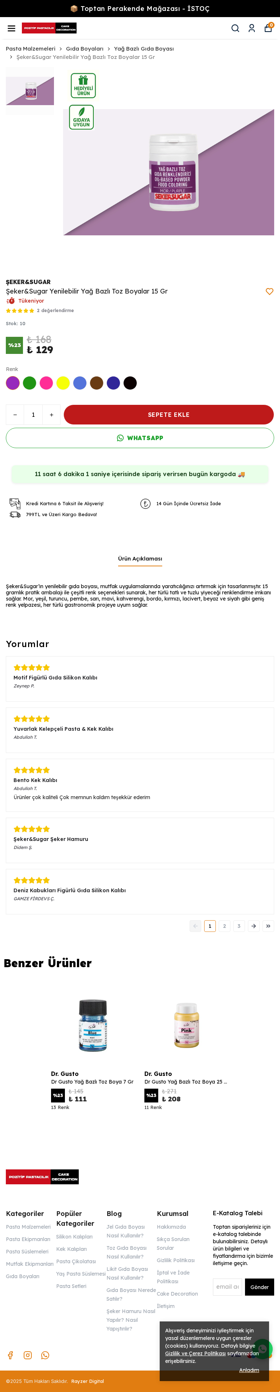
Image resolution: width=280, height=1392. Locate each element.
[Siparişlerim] (251, 28)
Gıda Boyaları (85, 48)
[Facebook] (10, 1355)
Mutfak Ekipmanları (30, 1264)
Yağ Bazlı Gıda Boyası (144, 48)
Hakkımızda (171, 1227)
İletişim (166, 1306)
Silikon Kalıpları (74, 1236)
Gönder (259, 1287)
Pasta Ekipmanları (28, 1239)
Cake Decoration (177, 1294)
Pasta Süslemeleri (27, 1251)
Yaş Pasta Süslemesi (81, 1274)
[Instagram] (27, 1355)
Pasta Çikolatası (76, 1261)
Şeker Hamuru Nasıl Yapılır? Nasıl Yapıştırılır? (130, 1320)
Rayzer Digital (87, 1381)
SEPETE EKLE (169, 414)
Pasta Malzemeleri (30, 48)
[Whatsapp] (45, 1355)
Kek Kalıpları (71, 1249)
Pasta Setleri (71, 1286)
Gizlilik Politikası (176, 1260)
